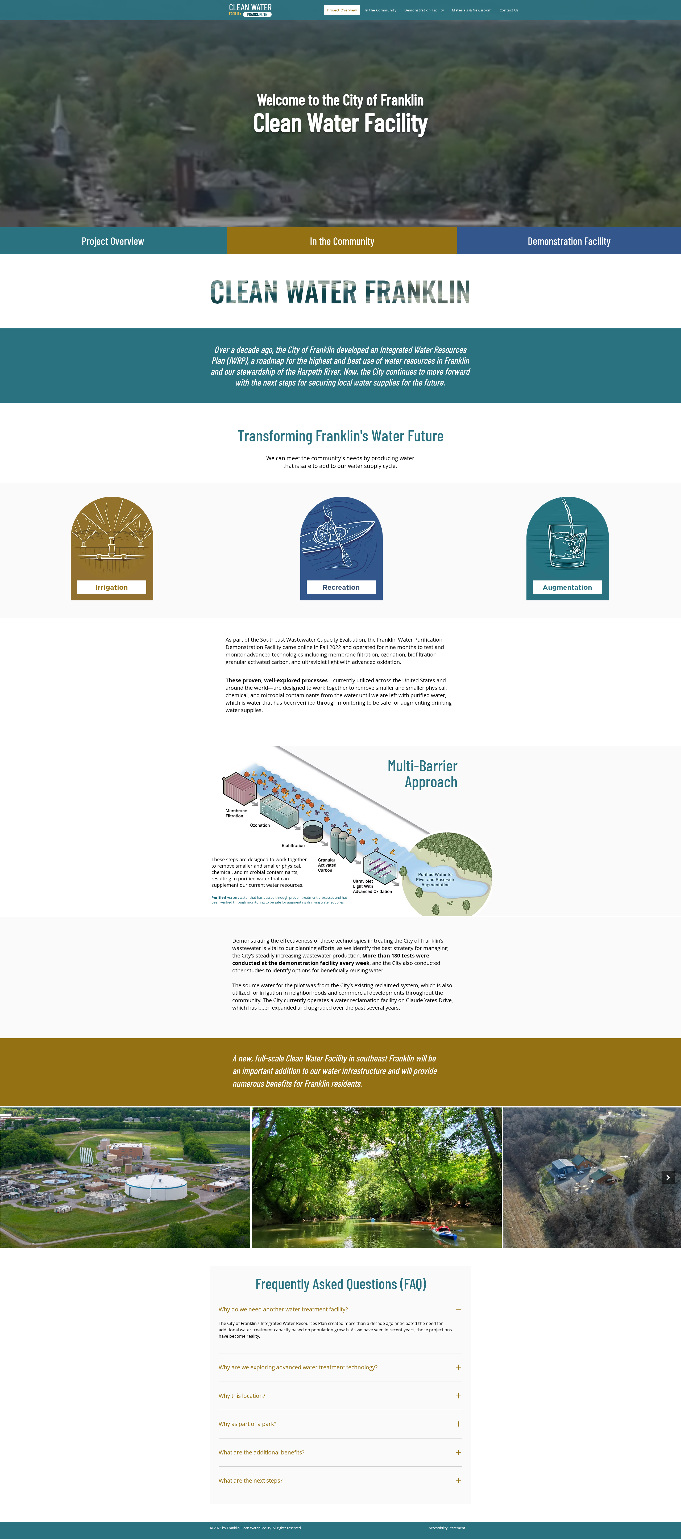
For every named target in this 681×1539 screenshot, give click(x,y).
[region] (112, 565)
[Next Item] (668, 1177)
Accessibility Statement (447, 1527)
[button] (381, 10)
